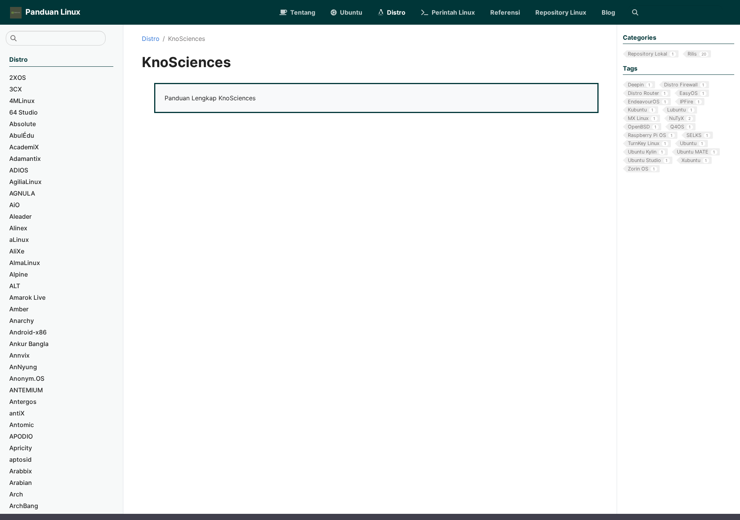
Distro (151, 38)
